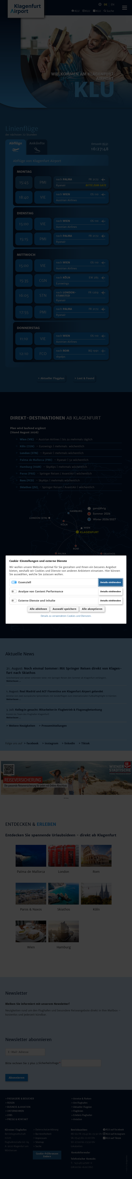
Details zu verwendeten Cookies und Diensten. (66, 616)
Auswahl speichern (64, 609)
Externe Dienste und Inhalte (36, 600)
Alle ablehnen (38, 609)
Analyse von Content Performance (40, 591)
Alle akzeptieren (92, 609)
